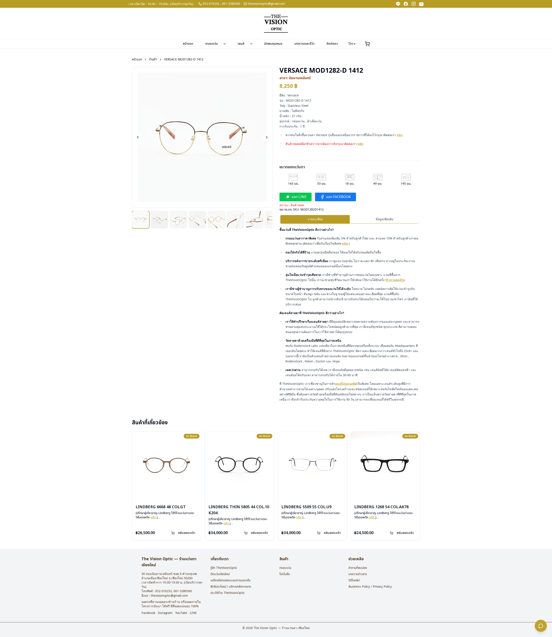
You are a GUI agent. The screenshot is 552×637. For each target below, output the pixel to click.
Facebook (148, 613)
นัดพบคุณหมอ (273, 43)
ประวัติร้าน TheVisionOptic (227, 593)
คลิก (400, 135)
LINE (193, 613)
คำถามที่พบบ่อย (357, 568)
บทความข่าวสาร (357, 574)
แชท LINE (299, 197)
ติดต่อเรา (332, 43)
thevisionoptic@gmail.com (266, 4)
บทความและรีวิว (304, 43)
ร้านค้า (153, 59)
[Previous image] (138, 137)
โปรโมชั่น (284, 574)
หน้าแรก (188, 43)
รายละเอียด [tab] (315, 219)
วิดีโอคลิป (354, 580)
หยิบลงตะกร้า (186, 533)
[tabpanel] (349, 314)
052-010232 (211, 4)
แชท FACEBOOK (338, 197)
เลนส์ (241, 43)
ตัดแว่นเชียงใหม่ (220, 574)
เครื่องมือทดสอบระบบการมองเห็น (230, 580)
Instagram (165, 613)
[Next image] (267, 137)
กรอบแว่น (211, 43)
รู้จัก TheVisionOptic (223, 568)
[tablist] (349, 219)
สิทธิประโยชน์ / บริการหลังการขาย (230, 586)
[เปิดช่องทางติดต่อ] (541, 626)
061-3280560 (231, 4)
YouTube (181, 613)
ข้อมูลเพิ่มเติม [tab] (384, 219)
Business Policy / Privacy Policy (370, 586)
